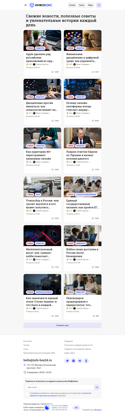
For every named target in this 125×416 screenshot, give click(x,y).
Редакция (68, 341)
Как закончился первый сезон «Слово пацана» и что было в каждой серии (42, 301)
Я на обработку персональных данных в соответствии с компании (60, 394)
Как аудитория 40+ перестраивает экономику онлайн (38, 155)
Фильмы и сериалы (44, 292)
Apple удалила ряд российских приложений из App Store (39, 57)
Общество (40, 48)
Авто (38, 194)
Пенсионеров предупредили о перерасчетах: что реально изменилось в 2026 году (81, 301)
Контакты (27, 341)
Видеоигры (80, 243)
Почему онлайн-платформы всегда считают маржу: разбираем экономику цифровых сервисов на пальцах (81, 106)
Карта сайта (69, 353)
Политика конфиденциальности (78, 345)
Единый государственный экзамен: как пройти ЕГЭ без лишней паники (82, 204)
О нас (25, 349)
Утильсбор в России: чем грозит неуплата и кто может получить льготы (42, 204)
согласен (34, 393)
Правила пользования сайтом (77, 349)
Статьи (72, 5)
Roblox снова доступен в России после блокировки (82, 253)
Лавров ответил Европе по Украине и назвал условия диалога (81, 155)
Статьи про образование (86, 194)
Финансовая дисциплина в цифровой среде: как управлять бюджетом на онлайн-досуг (82, 57)
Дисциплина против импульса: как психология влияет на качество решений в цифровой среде (41, 106)
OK (76, 408)
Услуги (26, 345)
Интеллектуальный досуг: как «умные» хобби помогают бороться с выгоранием (41, 253)
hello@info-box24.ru (37, 360)
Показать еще (62, 325)
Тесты (81, 5)
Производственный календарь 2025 (39, 353)
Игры (90, 5)
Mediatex (98, 410)
